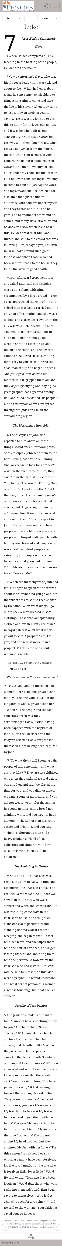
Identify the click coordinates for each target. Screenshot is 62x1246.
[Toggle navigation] (55, 6)
